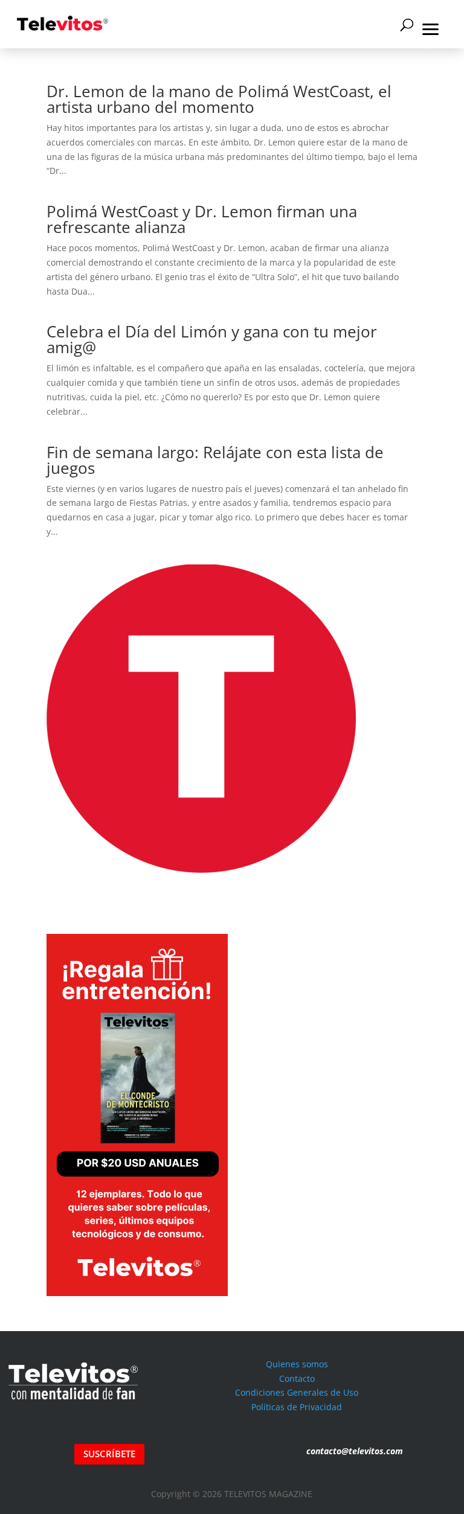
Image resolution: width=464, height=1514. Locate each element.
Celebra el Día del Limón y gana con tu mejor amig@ (212, 339)
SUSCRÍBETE (109, 1454)
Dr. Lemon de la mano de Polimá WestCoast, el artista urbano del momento (219, 99)
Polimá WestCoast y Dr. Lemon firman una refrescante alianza (202, 219)
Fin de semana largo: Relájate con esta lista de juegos (215, 460)
